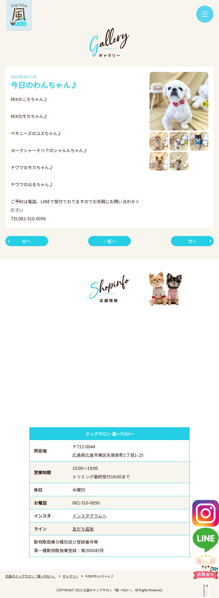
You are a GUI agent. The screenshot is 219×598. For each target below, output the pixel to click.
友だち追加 (83, 529)
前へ (26, 241)
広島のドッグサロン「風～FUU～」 (30, 576)
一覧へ (109, 241)
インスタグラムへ (89, 515)
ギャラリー (70, 576)
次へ (192, 241)
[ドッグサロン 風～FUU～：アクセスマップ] (109, 366)
